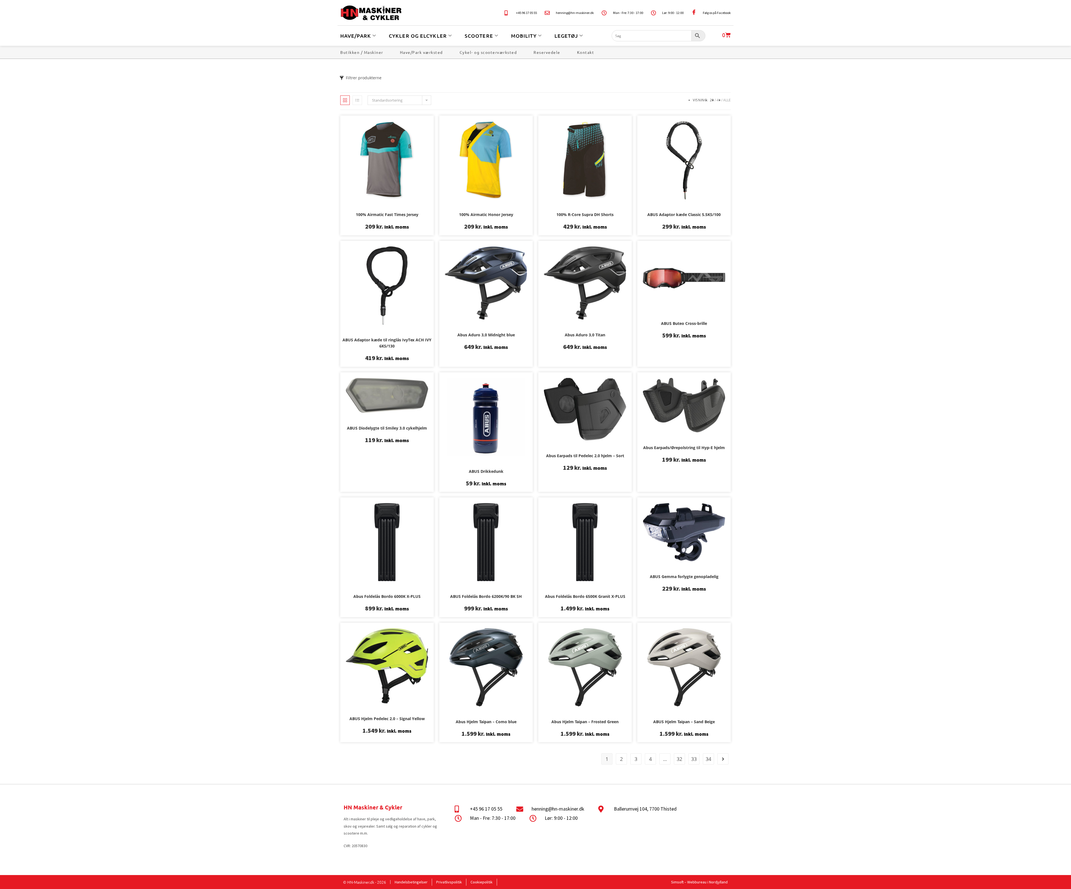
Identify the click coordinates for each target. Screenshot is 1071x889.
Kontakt (585, 52)
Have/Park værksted (421, 52)
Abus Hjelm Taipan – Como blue (486, 721)
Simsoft (677, 882)
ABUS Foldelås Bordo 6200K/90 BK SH (486, 596)
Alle (727, 100)
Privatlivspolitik (449, 882)
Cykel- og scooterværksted (488, 52)
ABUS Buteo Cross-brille (684, 323)
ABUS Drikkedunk (486, 471)
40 (718, 100)
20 (712, 100)
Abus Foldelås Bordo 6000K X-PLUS (387, 596)
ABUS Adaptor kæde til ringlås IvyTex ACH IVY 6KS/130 (386, 343)
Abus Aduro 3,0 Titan (585, 334)
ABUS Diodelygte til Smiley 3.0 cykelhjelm (387, 428)
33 (694, 759)
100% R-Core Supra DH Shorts (585, 214)
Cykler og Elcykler (418, 35)
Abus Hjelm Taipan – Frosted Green (585, 721)
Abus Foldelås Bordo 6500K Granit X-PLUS (585, 596)
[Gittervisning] (345, 100)
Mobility (524, 35)
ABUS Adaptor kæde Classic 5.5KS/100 (684, 214)
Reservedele (547, 52)
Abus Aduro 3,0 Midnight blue (486, 334)
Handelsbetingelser (411, 882)
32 (679, 759)
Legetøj (566, 35)
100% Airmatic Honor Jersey (486, 214)
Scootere (479, 35)
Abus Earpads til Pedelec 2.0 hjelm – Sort (585, 455)
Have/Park (355, 35)
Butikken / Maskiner (361, 52)
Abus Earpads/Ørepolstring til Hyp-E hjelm (684, 447)
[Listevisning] (357, 100)
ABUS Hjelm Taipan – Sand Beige (684, 721)
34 (708, 759)
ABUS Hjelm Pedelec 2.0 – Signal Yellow (387, 718)
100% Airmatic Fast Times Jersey (387, 214)
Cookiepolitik (482, 882)
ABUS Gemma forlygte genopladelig (684, 576)
